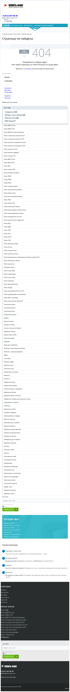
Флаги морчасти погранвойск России (15, 142)
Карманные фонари (10, 443)
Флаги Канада (8, 287)
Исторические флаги (10, 314)
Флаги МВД (7, 227)
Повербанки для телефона (12, 439)
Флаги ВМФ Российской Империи (14, 132)
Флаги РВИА (7, 179)
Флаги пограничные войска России (14, 135)
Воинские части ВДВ (12, 118)
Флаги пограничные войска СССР (14, 139)
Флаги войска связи (10, 193)
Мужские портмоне (9, 426)
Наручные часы (8, 365)
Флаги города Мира (10, 274)
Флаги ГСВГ (7, 240)
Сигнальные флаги (9, 304)
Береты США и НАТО (10, 335)
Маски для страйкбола (10, 345)
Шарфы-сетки (8, 487)
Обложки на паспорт (10, 436)
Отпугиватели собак (10, 456)
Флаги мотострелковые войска (13, 196)
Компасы (6, 446)
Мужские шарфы (9, 362)
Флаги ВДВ (7, 108)
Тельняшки (7, 358)
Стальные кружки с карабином (13, 389)
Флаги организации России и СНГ (14, 291)
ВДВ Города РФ (10, 121)
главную (28, 69)
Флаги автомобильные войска (13, 189)
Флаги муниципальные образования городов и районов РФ (21, 257)
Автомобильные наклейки (11, 422)
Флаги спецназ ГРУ (9, 156)
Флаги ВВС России (9, 159)
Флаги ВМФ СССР (9, 129)
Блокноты (7, 379)
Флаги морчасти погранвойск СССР (14, 146)
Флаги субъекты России (11, 254)
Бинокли (6, 453)
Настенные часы (9, 368)
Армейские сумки (9, 493)
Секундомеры (8, 463)
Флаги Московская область (12, 260)
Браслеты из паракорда (11, 476)
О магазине (8, 92)
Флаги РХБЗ (7, 183)
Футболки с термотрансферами (13, 352)
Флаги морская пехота (10, 149)
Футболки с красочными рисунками (14, 348)
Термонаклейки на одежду (12, 416)
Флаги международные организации (15, 294)
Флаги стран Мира (9, 270)
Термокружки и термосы (11, 402)
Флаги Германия (9, 281)
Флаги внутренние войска (11, 173)
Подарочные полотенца (11, 372)
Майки (6, 355)
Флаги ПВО (7, 200)
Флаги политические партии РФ (13, 301)
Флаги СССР (7, 237)
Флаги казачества (9, 264)
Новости (4, 590)
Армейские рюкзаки (10, 490)
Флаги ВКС (7, 166)
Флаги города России (10, 250)
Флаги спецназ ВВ (9, 169)
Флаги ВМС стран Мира (11, 298)
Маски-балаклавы (9, 338)
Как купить (7, 88)
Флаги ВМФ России (9, 125)
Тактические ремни (9, 480)
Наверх (67, 688)
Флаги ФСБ (7, 230)
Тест (5, 506)
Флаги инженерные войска (12, 206)
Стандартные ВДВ (11, 112)
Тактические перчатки (10, 483)
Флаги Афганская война (11, 243)
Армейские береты (9, 331)
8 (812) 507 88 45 (10, 15)
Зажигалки (7, 406)
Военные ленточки (9, 419)
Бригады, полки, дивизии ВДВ (15, 115)
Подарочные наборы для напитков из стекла (17, 399)
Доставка (7, 90)
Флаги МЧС (7, 223)
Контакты (7, 98)
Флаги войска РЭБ (9, 203)
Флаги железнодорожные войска (13, 213)
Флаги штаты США (9, 277)
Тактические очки (9, 470)
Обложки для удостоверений (12, 429)
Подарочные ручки (9, 382)
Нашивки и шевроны (10, 412)
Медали (6, 318)
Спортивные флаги (9, 308)
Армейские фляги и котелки (12, 395)
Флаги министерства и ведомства (14, 220)
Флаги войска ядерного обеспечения (15, 210)
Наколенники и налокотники (12, 473)
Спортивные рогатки (10, 460)
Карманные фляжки (10, 392)
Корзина (6, 19)
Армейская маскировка (11, 466)
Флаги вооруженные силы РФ (13, 216)
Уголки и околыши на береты (12, 328)
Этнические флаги (9, 311)
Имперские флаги (9, 267)
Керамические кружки (10, 385)
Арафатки (7, 341)
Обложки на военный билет (12, 433)
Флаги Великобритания (11, 284)
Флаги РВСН (7, 176)
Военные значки (9, 321)
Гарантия (7, 96)
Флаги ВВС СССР (9, 162)
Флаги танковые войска (11, 186)
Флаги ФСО (7, 233)
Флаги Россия (8, 247)
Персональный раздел (8, 677)
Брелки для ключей (9, 409)
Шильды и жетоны (9, 325)
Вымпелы (7, 375)
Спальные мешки (9, 449)
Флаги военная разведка (11, 152)
